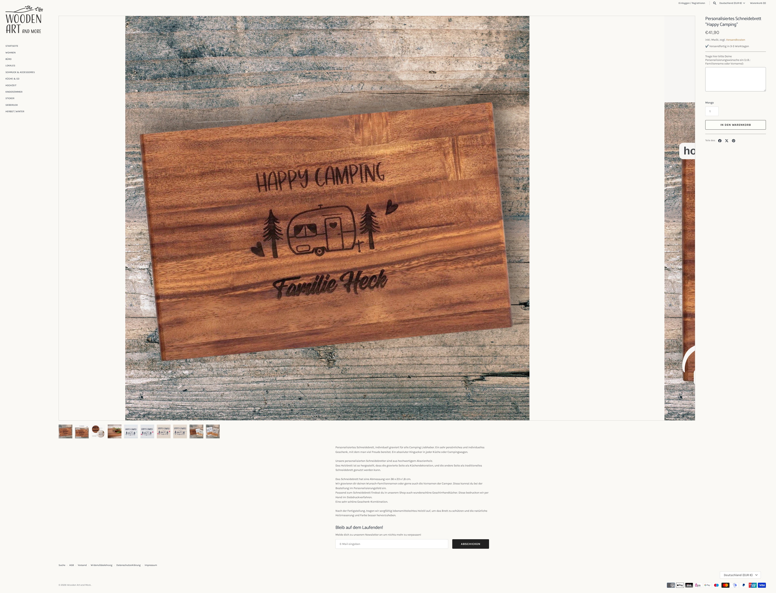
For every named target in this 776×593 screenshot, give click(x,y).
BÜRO (8, 59)
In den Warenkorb (735, 125)
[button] (686, 218)
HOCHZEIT (10, 85)
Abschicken (470, 544)
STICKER (9, 98)
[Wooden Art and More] (24, 19)
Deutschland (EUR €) (730, 3)
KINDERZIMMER (13, 91)
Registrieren (698, 3)
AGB (71, 565)
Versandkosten (735, 39)
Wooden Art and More (79, 584)
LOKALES (10, 65)
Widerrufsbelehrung (101, 565)
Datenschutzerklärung (128, 565)
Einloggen (684, 3)
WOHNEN (10, 52)
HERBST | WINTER (14, 111)
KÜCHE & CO (12, 78)
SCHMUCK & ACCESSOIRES (20, 72)
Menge (709, 102)
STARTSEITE (11, 45)
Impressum (151, 565)
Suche (62, 565)
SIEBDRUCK (11, 105)
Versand (82, 565)
